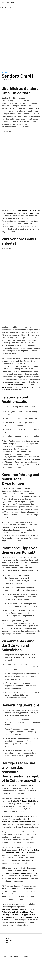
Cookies (6, 938)
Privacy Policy (8, 940)
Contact (6, 942)
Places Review (8, 3)
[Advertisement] (21, 38)
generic (5, 72)
